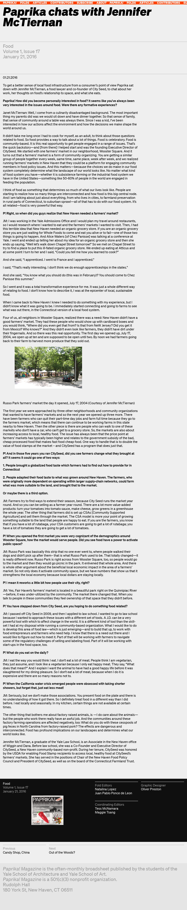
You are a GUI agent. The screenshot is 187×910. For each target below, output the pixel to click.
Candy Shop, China (16, 852)
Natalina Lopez (105, 789)
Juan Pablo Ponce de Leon (113, 793)
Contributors (61, 3)
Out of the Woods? (62, 852)
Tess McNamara (106, 808)
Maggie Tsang (105, 812)
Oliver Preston (151, 789)
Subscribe (85, 3)
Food (8, 46)
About (101, 3)
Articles (40, 3)
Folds (24, 3)
